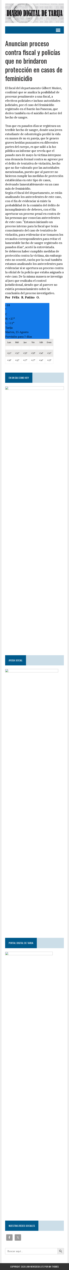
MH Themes (54, 1266)
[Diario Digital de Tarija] (34, 13)
